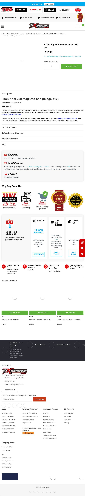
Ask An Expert (10, 390)
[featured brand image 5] (64, 9)
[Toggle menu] (2, 26)
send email (73, 253)
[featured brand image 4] (49, 10)
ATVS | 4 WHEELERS (8, 416)
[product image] (22, 59)
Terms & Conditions (7, 447)
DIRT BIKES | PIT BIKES (8, 419)
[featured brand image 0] (7, 9)
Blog (3, 454)
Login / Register (68, 413)
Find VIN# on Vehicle (49, 423)
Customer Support (48, 419)
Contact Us (46, 416)
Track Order (67, 419)
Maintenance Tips (7, 464)
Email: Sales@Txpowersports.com (14, 384)
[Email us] (82, 248)
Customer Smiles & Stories (30, 416)
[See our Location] (82, 254)
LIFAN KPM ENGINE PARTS (50, 33)
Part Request (47, 432)
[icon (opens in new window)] (4, 406)
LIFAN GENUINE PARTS (33, 33)
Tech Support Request (49, 435)
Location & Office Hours (50, 426)
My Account (67, 416)
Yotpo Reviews (26, 423)
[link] (15, 297)
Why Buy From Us (11, 186)
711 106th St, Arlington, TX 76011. (37, 167)
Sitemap (66, 423)
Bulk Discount (28, 433)
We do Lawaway (6, 467)
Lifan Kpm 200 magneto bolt (12, 36)
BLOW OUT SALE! (7, 413)
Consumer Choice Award (29, 413)
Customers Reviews (28, 419)
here (56, 239)
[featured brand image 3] (35, 9)
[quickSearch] (7, 26)
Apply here (49, 4)
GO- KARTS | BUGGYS (8, 423)
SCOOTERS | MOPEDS (8, 426)
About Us (45, 413)
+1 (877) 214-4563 (38, 231)
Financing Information (8, 461)
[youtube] (34, 405)
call (68, 167)
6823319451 (39, 254)
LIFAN (21, 33)
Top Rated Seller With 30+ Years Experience (31, 429)
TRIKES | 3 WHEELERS (8, 432)
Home (3, 33)
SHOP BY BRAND (12, 33)
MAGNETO (63, 33)
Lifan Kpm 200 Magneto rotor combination (69, 319)
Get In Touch (56, 253)
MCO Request (47, 429)
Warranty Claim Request (50, 438)
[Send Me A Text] (82, 242)
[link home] (39, 26)
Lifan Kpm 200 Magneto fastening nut (39, 319)
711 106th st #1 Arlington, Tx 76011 (14, 378)
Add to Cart (15, 313)
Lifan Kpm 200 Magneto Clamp (10, 319)
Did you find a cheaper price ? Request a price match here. (62, 56)
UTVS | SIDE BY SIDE (8, 429)
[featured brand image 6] (78, 9)
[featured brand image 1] (21, 10)
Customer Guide (6, 458)
